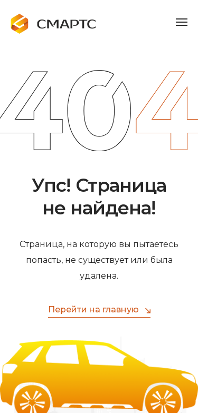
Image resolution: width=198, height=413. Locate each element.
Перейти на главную (93, 309)
